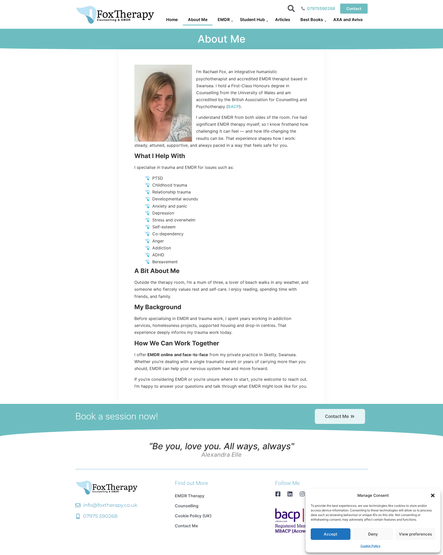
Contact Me (186, 525)
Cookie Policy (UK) (193, 515)
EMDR (224, 19)
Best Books (311, 19)
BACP (233, 106)
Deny (373, 534)
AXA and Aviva (348, 19)
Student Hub (252, 19)
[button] (432, 495)
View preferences (415, 534)
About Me (197, 19)
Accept (330, 534)
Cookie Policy (370, 546)
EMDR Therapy (189, 495)
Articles (282, 19)
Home (172, 19)
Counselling (186, 505)
